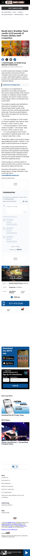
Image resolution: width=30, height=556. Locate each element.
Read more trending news (11, 85)
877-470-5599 (16, 303)
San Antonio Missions (7, 14)
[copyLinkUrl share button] (15, 59)
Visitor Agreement (7, 524)
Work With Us (6, 480)
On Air (14, 12)
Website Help (5, 512)
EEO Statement (6, 483)
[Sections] (3, 2)
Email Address (14, 377)
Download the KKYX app (7, 350)
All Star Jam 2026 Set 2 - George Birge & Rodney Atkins (15, 443)
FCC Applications (7, 492)
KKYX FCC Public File (8, 489)
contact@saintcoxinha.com (10, 175)
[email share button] (11, 59)
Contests (20, 12)
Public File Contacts (7, 486)
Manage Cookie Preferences (9, 529)
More (27, 14)
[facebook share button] (3, 59)
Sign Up (15, 385)
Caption (24, 54)
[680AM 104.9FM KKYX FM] (15, 2)
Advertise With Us (19, 14)
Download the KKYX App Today (13, 415)
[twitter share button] (7, 59)
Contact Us (5, 477)
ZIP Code (5, 377)
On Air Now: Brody (15, 278)
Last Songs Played (6, 12)
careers (10, 527)
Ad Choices (23, 526)
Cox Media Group (11, 522)
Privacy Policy (18, 524)
